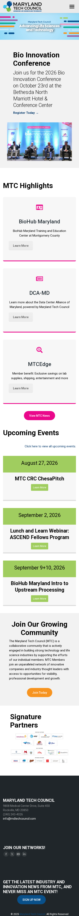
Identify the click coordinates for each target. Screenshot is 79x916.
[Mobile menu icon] (72, 7)
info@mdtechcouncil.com (19, 818)
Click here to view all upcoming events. (50, 446)
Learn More (21, 245)
